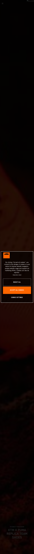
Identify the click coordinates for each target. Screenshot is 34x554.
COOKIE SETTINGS (17, 297)
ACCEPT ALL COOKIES (17, 290)
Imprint (20, 274)
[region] (17, 277)
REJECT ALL (17, 282)
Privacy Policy (15, 274)
